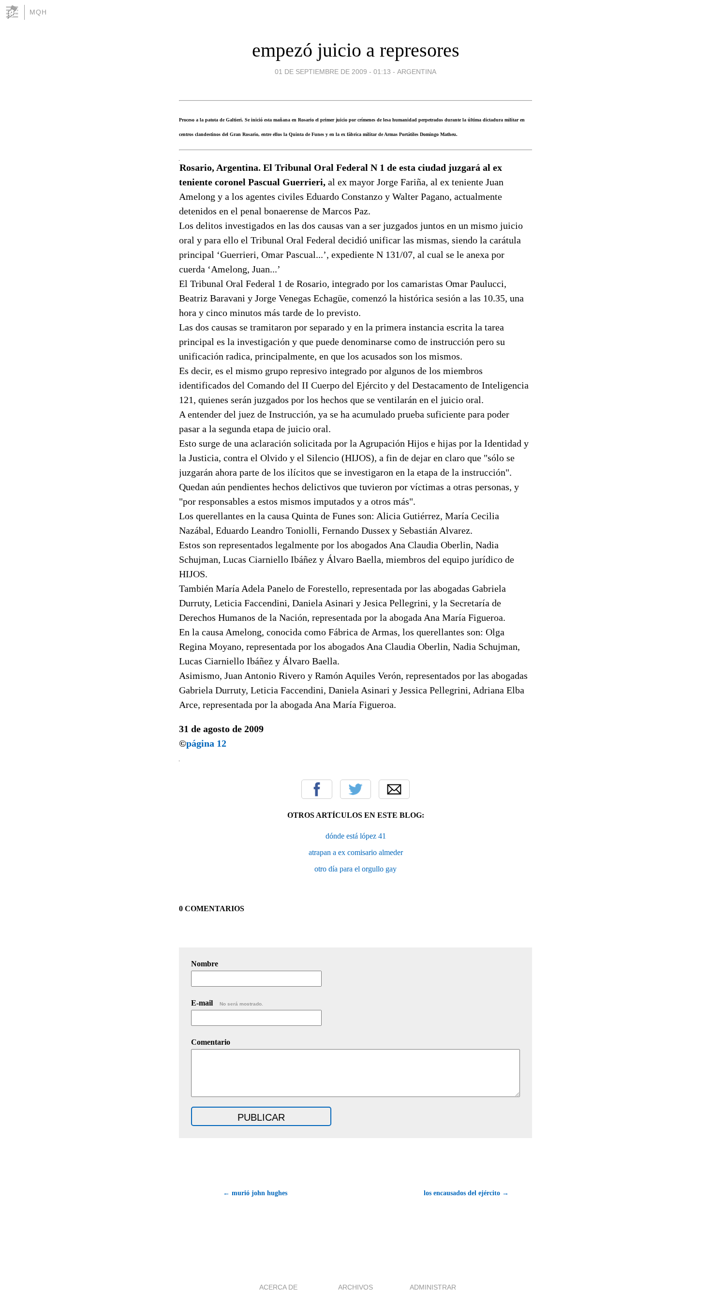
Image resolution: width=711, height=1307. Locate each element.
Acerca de (278, 1287)
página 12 (206, 743)
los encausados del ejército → (466, 1193)
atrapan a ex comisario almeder (356, 852)
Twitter (355, 789)
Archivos (355, 1287)
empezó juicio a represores (355, 50)
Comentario (210, 1042)
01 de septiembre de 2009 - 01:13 (333, 71)
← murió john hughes (255, 1193)
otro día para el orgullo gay (355, 869)
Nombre (204, 964)
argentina (416, 71)
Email (394, 789)
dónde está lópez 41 (356, 836)
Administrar (433, 1287)
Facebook (316, 789)
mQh (38, 12)
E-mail (227, 1003)
